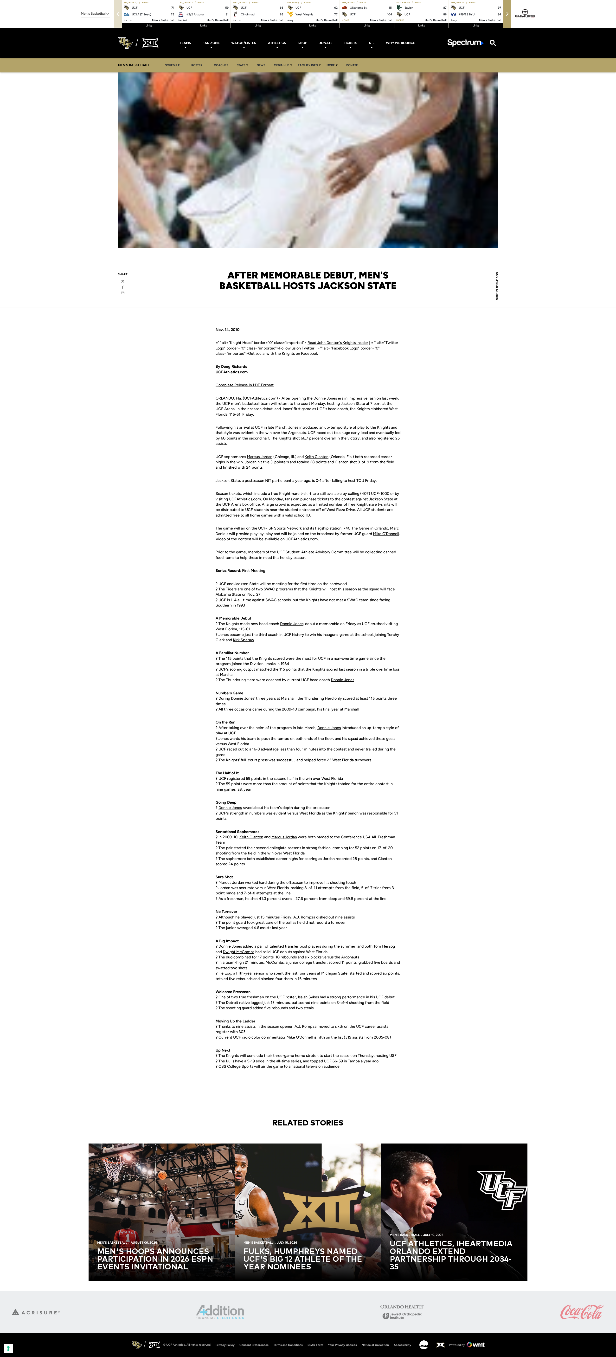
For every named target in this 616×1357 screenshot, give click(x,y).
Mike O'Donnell (386, 533)
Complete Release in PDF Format (245, 385)
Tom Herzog (384, 946)
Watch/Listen (244, 43)
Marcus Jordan (259, 456)
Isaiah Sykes (308, 997)
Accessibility (402, 1345)
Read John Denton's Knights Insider (338, 342)
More (331, 65)
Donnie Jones (325, 398)
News (261, 65)
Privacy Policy (225, 1345)
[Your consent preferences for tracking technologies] (8, 1348)
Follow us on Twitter (296, 348)
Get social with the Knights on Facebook (283, 353)
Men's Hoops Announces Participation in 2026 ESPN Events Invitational (155, 1259)
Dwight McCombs (238, 952)
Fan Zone (211, 43)
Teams (185, 43)
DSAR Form (315, 1345)
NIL (371, 43)
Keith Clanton (316, 456)
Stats (241, 65)
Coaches (221, 65)
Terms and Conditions (288, 1345)
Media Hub (281, 65)
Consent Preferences (254, 1345)
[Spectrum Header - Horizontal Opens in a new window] (466, 43)
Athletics (277, 43)
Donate (325, 43)
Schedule (172, 65)
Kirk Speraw (243, 640)
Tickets (350, 43)
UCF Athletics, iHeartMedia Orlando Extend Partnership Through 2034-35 (451, 1255)
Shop (302, 43)
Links (149, 25)
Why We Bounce (400, 43)
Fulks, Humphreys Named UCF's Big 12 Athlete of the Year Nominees (303, 1259)
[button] (507, 14)
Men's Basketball (112, 1242)
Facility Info (308, 65)
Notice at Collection (375, 1345)
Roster (196, 65)
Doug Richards (234, 366)
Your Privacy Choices (342, 1345)
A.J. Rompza (304, 917)
